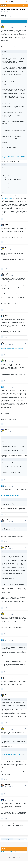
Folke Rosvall (13, 851)
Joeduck (7, 386)
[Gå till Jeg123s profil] (2, 225)
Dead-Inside (8, 799)
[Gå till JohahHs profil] (2, 678)
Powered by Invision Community (14, 859)
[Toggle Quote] (3, 51)
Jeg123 (6, 224)
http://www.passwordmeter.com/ (8, 600)
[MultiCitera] (2, 219)
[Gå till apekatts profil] (2, 360)
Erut (2, 851)
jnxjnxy (7, 315)
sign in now (7, 826)
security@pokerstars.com (6, 198)
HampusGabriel (6, 851)
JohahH (7, 677)
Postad (9, 27)
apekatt (7, 360)
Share (7, 839)
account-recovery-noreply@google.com (11, 754)
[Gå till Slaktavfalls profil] (2, 785)
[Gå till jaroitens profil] (2, 26)
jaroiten (4, 15)
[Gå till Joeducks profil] (2, 387)
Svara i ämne (14, 21)
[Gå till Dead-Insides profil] (2, 800)
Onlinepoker (9, 16)
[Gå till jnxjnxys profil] (2, 316)
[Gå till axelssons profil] (2, 343)
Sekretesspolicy (8, 856)
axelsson (7, 342)
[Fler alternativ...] (25, 26)
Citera (5, 218)
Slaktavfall (7, 784)
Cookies (22, 856)
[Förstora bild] (4, 433)
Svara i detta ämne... (8, 832)
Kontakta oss (16, 856)
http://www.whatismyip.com (7, 305)
